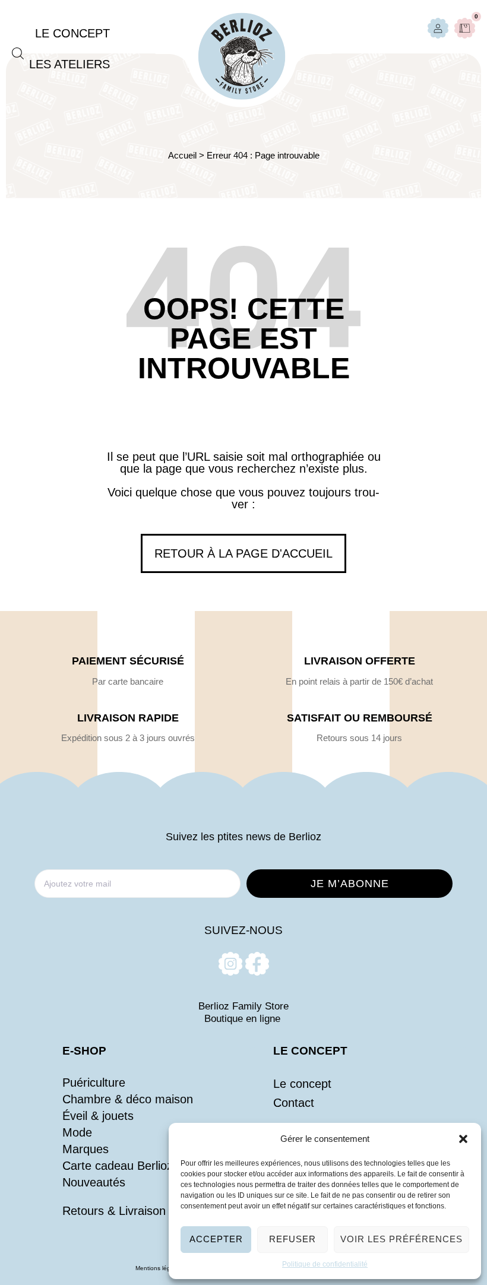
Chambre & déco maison (127, 1099)
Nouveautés (93, 1182)
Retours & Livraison (114, 1210)
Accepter (216, 1239)
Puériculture (93, 1082)
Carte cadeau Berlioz (117, 1165)
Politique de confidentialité (325, 1264)
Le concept (302, 1083)
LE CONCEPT (310, 1051)
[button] (463, 1139)
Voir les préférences (401, 1239)
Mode (77, 1132)
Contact (293, 1102)
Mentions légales (158, 1268)
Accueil (182, 155)
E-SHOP (84, 1051)
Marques (85, 1149)
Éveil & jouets (98, 1115)
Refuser (292, 1239)
